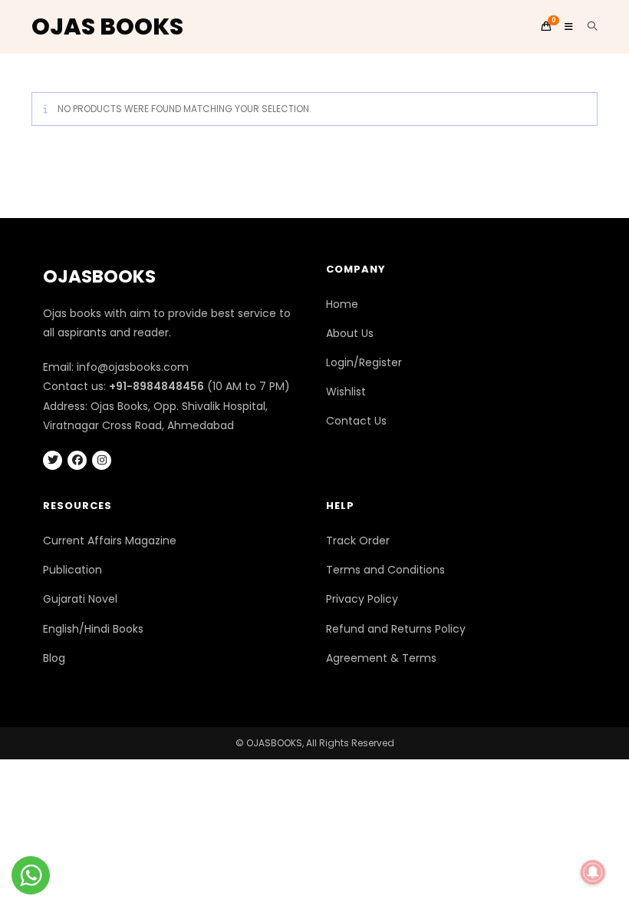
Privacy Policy (362, 599)
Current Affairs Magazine (109, 540)
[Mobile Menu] (564, 26)
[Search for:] (587, 26)
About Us (350, 333)
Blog (54, 658)
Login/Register (364, 362)
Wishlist (346, 391)
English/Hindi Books (93, 629)
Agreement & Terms (381, 658)
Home (342, 304)
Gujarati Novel (80, 599)
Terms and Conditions (385, 569)
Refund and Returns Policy (396, 629)
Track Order (358, 540)
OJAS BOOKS (107, 26)
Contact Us (356, 420)
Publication (72, 569)
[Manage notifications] (593, 872)
